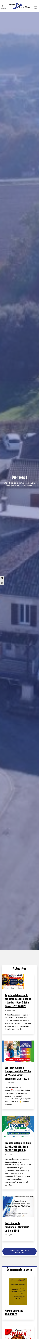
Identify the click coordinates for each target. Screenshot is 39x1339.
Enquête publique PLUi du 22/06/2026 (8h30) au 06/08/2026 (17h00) (18, 1146)
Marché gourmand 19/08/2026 (14, 1312)
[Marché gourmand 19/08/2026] (18, 1291)
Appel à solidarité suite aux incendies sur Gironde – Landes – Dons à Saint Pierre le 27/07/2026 (18, 1000)
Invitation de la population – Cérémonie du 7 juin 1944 (17, 1226)
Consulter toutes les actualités (19, 1251)
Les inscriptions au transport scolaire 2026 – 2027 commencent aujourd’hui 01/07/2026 (18, 1073)
